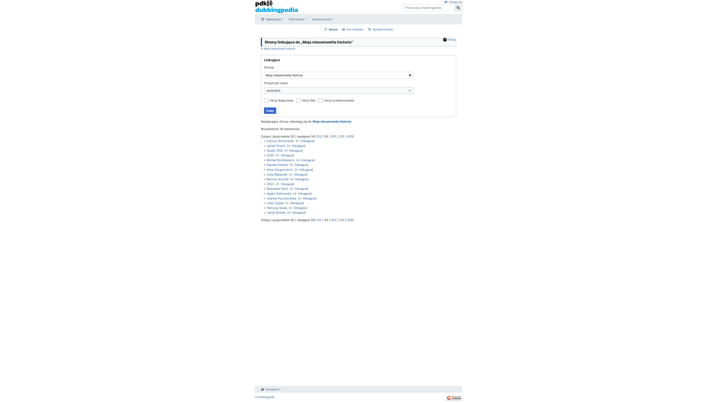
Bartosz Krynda (277, 179)
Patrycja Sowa (277, 208)
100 (333, 136)
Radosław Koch (277, 188)
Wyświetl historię (383, 29)
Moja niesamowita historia (279, 48)
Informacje (296, 19)
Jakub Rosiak (276, 212)
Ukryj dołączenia (281, 100)
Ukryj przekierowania (339, 100)
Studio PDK (275, 150)
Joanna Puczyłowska (281, 198)
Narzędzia (272, 389)
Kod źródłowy (355, 29)
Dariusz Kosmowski (280, 141)
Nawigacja (273, 19)
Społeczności (321, 19)
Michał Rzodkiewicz (281, 160)
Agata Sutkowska (279, 193)
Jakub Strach (276, 146)
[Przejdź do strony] (458, 7)
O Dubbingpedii (264, 397)
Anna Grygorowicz (280, 169)
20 (320, 136)
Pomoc (452, 39)
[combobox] (338, 75)
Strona (333, 29)
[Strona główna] (276, 7)
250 (341, 136)
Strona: (269, 67)
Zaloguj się (455, 2)
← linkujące (305, 141)
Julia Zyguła (275, 203)
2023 (270, 184)
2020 (270, 155)
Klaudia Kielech (277, 165)
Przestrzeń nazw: (276, 83)
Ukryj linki (309, 100)
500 (350, 136)
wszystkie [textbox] (273, 90)
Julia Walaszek (277, 174)
